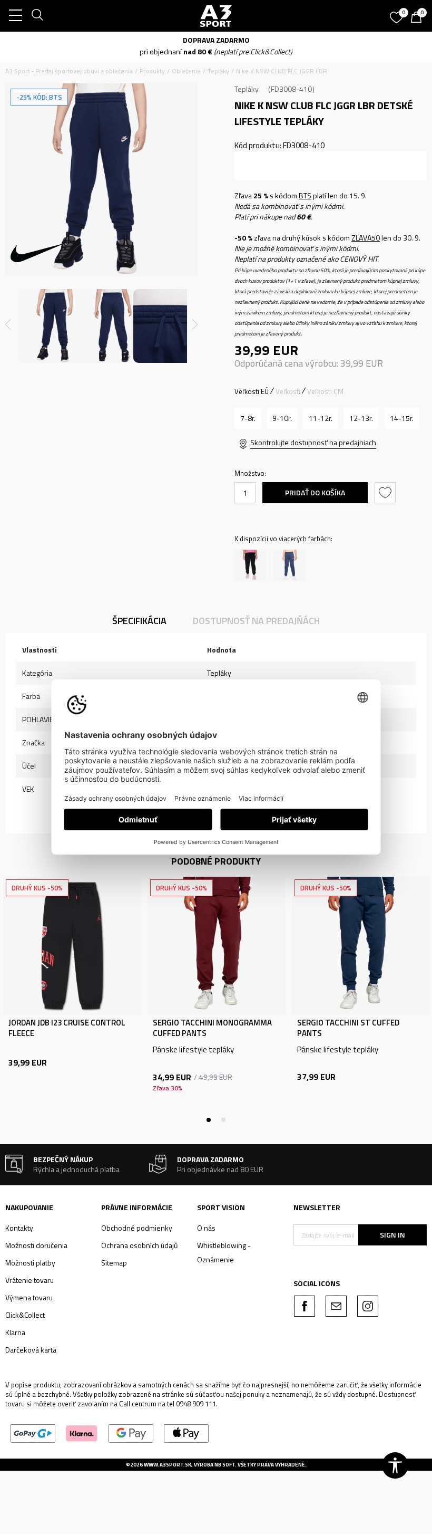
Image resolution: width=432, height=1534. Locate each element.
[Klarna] (82, 1432)
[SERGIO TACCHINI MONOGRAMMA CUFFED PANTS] (217, 946)
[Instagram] (367, 1306)
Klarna (15, 1332)
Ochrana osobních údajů (139, 1245)
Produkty (152, 71)
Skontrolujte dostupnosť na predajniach (313, 442)
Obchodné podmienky (136, 1227)
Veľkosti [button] (288, 391)
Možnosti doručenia (36, 1245)
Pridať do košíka (315, 492)
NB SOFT (224, 1465)
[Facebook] (304, 1306)
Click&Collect (25, 1314)
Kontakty (19, 1227)
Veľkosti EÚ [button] (251, 391)
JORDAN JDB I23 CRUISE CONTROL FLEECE (66, 1028)
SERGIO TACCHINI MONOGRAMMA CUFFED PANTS (212, 1028)
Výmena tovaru (29, 1297)
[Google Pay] (131, 1432)
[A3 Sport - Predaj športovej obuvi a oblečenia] (215, 16)
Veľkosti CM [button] (325, 391)
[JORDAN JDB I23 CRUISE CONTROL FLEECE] (72, 946)
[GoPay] (33, 1432)
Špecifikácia (139, 620)
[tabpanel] (72, 998)
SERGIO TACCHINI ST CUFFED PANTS (348, 1028)
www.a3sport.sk (167, 1465)
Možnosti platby (30, 1262)
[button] (386, 492)
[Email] (336, 1306)
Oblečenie (186, 71)
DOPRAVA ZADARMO (216, 39)
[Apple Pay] (186, 1432)
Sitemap (114, 1262)
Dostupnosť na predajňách (256, 620)
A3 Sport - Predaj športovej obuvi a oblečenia (69, 71)
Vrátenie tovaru (29, 1280)
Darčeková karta (30, 1349)
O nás (206, 1227)
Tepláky (218, 71)
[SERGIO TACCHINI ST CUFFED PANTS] (361, 946)
